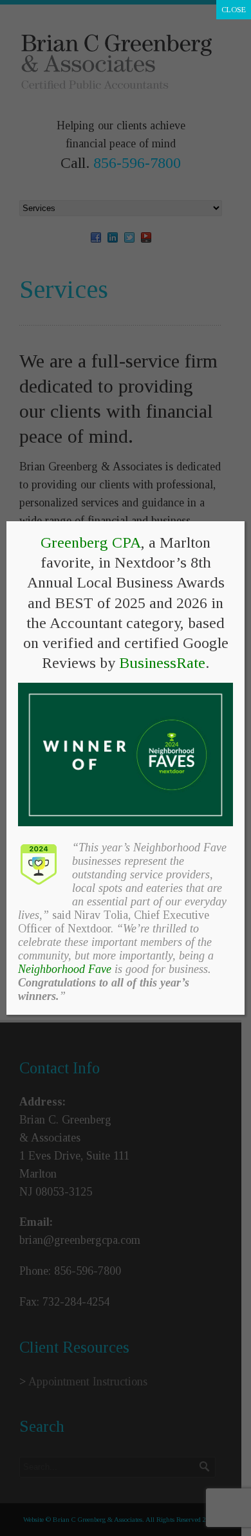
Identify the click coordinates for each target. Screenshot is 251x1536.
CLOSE (233, 9)
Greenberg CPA (91, 542)
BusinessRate (162, 662)
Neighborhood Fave (64, 969)
